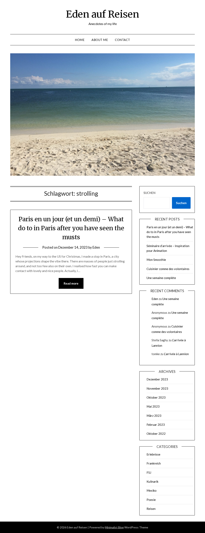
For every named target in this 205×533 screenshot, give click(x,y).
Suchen (149, 193)
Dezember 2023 (157, 379)
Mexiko (152, 490)
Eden (96, 247)
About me (99, 40)
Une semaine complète (161, 278)
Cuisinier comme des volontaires (168, 269)
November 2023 (157, 388)
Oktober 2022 (156, 433)
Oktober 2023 (156, 397)
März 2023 (154, 415)
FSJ (149, 472)
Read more (71, 283)
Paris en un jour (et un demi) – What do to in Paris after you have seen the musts (71, 228)
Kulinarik (152, 481)
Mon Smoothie (156, 259)
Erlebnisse (153, 454)
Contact (122, 40)
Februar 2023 (156, 424)
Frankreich (154, 463)
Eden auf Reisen (102, 14)
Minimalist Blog (114, 527)
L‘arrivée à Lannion (176, 354)
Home (79, 40)
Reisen (151, 508)
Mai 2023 (153, 406)
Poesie (151, 499)
